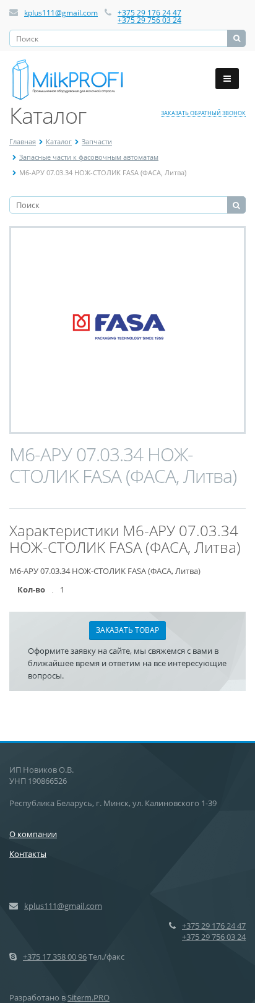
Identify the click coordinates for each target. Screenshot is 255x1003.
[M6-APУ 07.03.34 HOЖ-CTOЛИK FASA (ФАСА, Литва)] (127, 330)
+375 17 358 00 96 (55, 956)
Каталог (59, 141)
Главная (22, 141)
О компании (33, 834)
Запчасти (97, 141)
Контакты (27, 853)
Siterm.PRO (88, 997)
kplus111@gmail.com (61, 12)
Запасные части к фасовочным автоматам (88, 157)
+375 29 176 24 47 (149, 12)
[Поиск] (236, 38)
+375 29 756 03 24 (149, 20)
